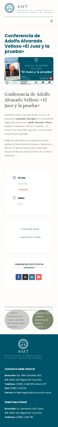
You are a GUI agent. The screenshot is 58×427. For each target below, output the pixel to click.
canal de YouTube (26, 118)
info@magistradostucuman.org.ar (32, 392)
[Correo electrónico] (39, 277)
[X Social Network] (25, 277)
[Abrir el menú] (51, 21)
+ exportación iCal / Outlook (29, 237)
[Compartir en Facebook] (19, 277)
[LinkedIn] (32, 277)
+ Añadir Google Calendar (29, 229)
